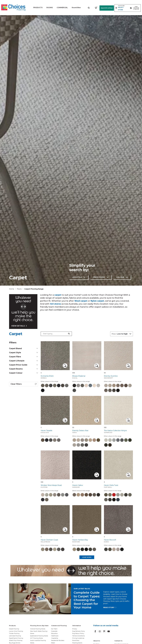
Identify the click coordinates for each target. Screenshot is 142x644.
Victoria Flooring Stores (37, 629)
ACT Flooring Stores (36, 638)
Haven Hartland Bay (80, 541)
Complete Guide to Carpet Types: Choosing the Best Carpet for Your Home (87, 600)
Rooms (49, 8)
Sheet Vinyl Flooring (15, 640)
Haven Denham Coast (49, 541)
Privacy (74, 629)
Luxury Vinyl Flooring (16, 631)
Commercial (62, 8)
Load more (86, 557)
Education (54, 633)
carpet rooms (16, 369)
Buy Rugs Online (14, 643)
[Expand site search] (88, 7)
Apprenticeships (107, 8)
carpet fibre (15, 357)
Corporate (54, 631)
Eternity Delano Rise (80, 431)
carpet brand (15, 348)
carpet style (15, 353)
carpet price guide (18, 365)
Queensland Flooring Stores (39, 636)
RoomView (75, 640)
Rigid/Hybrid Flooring (16, 638)
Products (37, 8)
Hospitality (54, 638)
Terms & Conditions (78, 636)
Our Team (54, 629)
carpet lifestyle (16, 361)
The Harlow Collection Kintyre (115, 431)
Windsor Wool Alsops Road (51, 486)
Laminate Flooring (15, 636)
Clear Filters (16, 384)
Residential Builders (57, 640)
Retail (53, 643)
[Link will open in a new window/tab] (95, 631)
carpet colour (15, 373)
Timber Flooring (14, 633)
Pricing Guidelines (78, 638)
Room (76, 8)
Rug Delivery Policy (78, 631)
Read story (108, 607)
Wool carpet (80, 301)
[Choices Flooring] (13, 7)
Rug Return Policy (78, 633)
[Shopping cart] (96, 7)
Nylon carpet (97, 301)
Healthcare (54, 636)
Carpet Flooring (14, 629)
